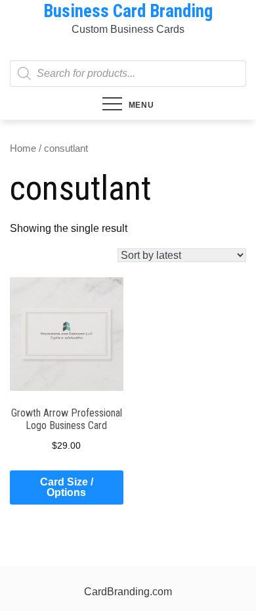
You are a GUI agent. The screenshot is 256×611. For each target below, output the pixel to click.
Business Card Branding (128, 11)
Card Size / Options (66, 487)
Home (23, 148)
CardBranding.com (128, 591)
